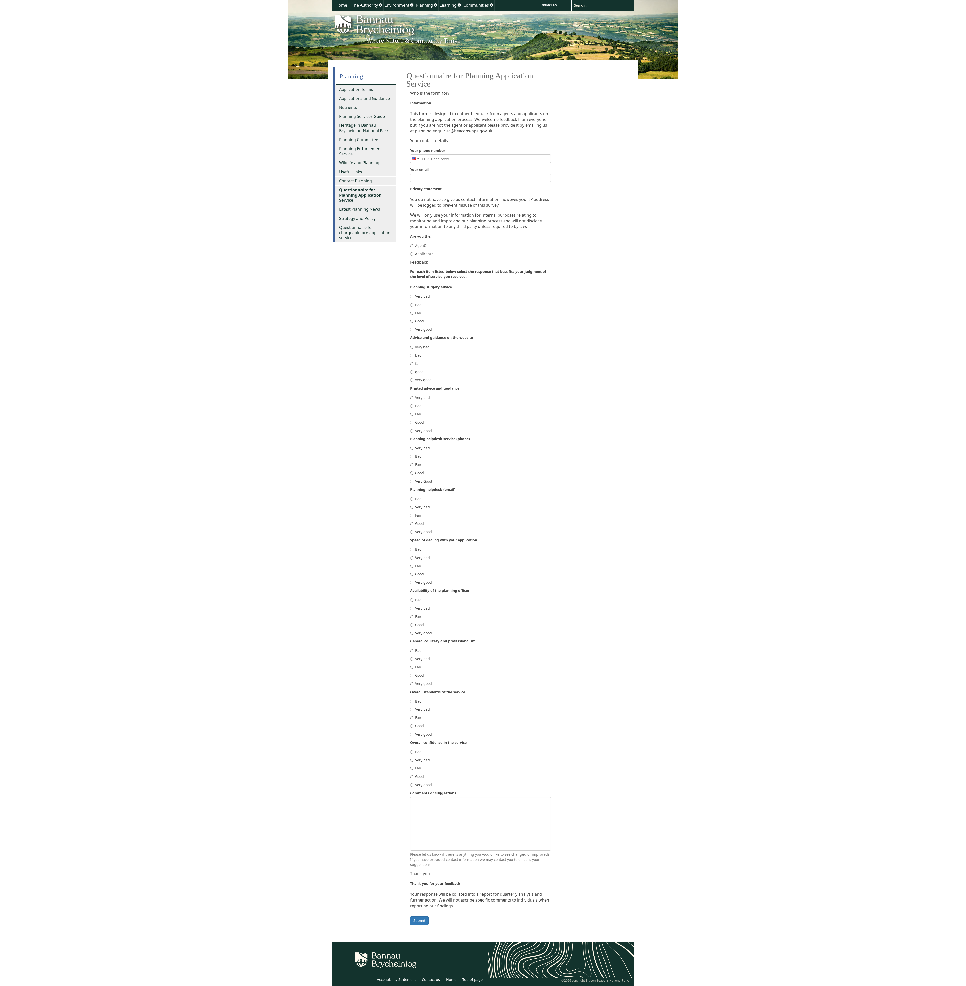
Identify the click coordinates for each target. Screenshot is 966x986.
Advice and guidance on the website (441, 337)
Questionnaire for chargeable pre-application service (364, 233)
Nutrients (348, 107)
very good (423, 379)
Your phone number (427, 150)
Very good (423, 329)
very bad (422, 347)
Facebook (369, 980)
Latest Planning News (359, 209)
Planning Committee (358, 139)
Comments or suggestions (433, 793)
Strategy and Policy (357, 218)
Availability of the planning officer (439, 590)
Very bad (422, 296)
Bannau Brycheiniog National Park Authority (398, 28)
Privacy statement (426, 188)
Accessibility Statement (396, 979)
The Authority (365, 5)
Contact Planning (355, 181)
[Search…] (599, 5)
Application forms (356, 89)
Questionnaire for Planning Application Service (360, 195)
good (419, 371)
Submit (419, 920)
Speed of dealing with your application (443, 540)
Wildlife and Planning (359, 162)
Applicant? (424, 253)
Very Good (423, 481)
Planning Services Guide (362, 116)
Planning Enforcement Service (360, 151)
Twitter (358, 980)
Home (341, 5)
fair (418, 363)
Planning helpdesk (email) (432, 489)
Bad (418, 304)
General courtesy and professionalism (443, 641)
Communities (476, 5)
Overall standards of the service (437, 692)
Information (420, 103)
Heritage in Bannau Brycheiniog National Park (364, 127)
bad (418, 355)
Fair (418, 313)
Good (419, 321)
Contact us (548, 4)
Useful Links (350, 172)
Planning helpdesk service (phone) (440, 438)
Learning (448, 5)
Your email (419, 169)
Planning (424, 5)
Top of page (472, 979)
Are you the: (420, 236)
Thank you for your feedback (435, 883)
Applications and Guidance (364, 98)
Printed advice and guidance (434, 388)
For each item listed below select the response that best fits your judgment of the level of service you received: (478, 274)
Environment (397, 5)
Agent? (421, 245)
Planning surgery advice (431, 287)
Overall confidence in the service (438, 742)
